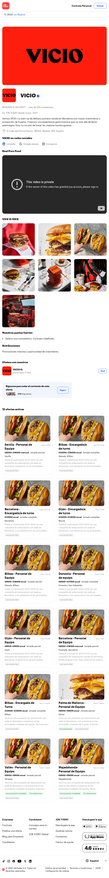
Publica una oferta (12, 830)
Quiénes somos (64, 830)
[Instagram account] (8, 861)
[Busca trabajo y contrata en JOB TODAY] (5, 5)
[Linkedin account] (30, 861)
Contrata (7, 825)
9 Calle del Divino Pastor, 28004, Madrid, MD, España (35, 131)
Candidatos (8, 842)
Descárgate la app (65, 825)
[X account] (25, 861)
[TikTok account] (3, 861)
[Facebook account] (13, 861)
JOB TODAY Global (39, 834)
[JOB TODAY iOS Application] (87, 826)
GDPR (98, 868)
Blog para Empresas (13, 836)
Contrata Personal (82, 5)
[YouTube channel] (19, 861)
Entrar (100, 5)
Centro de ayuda (65, 842)
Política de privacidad (55, 868)
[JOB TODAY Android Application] (101, 826)
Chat (102, 371)
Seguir (63, 390)
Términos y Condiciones (81, 868)
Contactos (61, 836)
